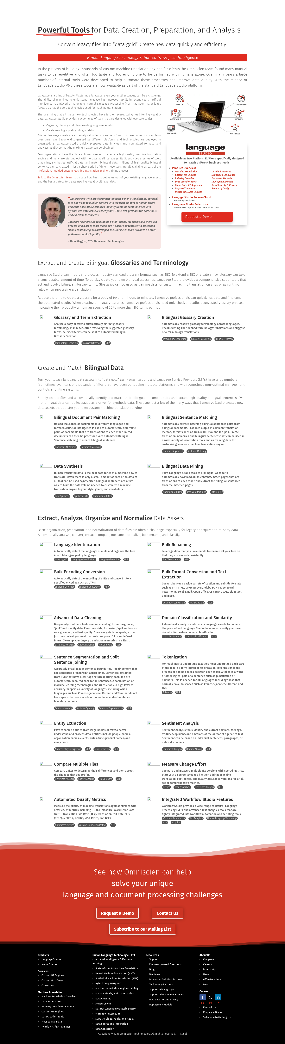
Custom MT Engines (185, 174)
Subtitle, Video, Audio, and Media (114, 1018)
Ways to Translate (185, 188)
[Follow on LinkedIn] (218, 997)
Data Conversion (104, 1028)
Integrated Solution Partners (165, 979)
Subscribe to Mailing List (217, 1017)
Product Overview (184, 168)
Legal (206, 984)
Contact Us (167, 913)
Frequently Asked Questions (165, 964)
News (206, 974)
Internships (210, 969)
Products (43, 955)
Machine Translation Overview (58, 996)
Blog (152, 969)
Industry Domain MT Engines (57, 1006)
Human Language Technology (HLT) (113, 955)
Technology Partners (161, 984)
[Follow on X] (210, 997)
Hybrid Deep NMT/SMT (108, 983)
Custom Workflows (52, 980)
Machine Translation (186, 171)
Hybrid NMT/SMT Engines (188, 191)
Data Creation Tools (186, 181)
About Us (205, 955)
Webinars (154, 974)
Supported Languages (223, 174)
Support (154, 959)
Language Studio (51, 959)
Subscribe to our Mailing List (142, 929)
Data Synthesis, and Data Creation (114, 993)
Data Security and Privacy (163, 999)
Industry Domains (184, 178)
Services (43, 971)
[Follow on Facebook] (203, 997)
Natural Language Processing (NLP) (115, 1008)
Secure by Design (221, 188)
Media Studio (49, 964)
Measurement (103, 1003)
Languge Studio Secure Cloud (191, 197)
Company (208, 959)
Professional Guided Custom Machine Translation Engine (73, 170)
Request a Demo (198, 217)
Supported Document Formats (166, 994)
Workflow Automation (108, 1013)
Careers (207, 964)
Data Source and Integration (111, 1023)
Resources (152, 955)
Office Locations (212, 979)
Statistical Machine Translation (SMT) (116, 978)
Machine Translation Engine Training (116, 988)
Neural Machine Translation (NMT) (115, 973)
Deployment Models (222, 181)
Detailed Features (221, 171)
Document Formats (222, 178)
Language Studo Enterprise (190, 204)
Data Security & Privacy (224, 185)
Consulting (47, 985)
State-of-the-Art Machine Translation (116, 968)
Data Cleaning (103, 998)
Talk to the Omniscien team (55, 177)
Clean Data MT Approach (188, 185)
